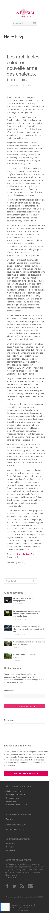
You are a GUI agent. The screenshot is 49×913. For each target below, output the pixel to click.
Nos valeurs (9, 847)
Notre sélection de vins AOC (15, 829)
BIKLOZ (40, 897)
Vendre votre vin (11, 801)
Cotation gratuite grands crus (16, 804)
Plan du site (31, 908)
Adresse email (10, 690)
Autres (28, 85)
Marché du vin (10, 819)
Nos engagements (12, 798)
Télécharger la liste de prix (15, 794)
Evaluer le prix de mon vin (26, 773)
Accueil (14, 905)
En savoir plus (10, 877)
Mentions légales (23, 910)
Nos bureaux (10, 850)
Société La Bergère (16, 908)
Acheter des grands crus (14, 791)
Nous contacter (27, 905)
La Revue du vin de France (25, 554)
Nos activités (10, 843)
